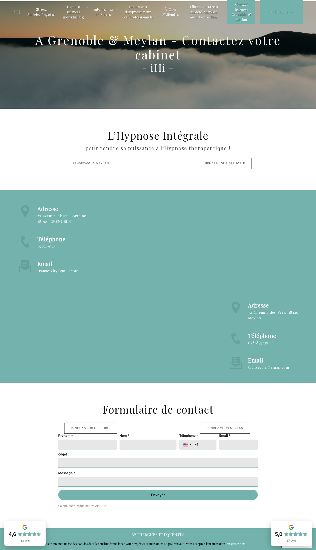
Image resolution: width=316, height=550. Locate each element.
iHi (17, 12)
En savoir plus (235, 544)
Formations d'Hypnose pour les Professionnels (137, 12)
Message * (66, 473)
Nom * (124, 436)
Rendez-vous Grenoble (225, 163)
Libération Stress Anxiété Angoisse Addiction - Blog (204, 12)
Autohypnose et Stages (103, 12)
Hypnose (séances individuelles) (73, 12)
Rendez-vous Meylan (91, 163)
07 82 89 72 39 (281, 12)
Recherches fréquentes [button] (158, 534)
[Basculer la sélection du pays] (188, 444)
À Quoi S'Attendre (170, 12)
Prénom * (65, 436)
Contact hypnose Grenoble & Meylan (241, 12)
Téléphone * (188, 436)
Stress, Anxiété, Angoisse (41, 12)
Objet (62, 454)
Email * (224, 436)
